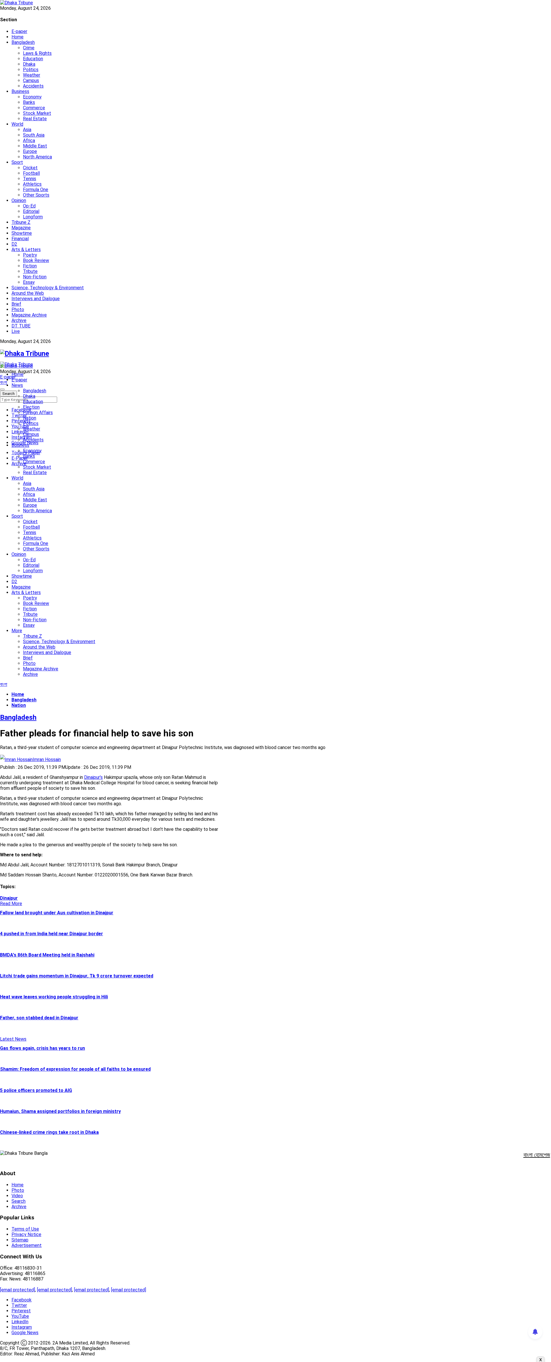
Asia (27, 129)
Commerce (34, 107)
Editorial (31, 211)
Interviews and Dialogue (35, 298)
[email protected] (17, 1290)
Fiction (30, 266)
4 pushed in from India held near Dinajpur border (51, 933)
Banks (29, 102)
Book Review (36, 260)
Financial (20, 238)
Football (31, 173)
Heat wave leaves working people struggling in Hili (54, 997)
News (17, 385)
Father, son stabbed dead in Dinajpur (39, 1017)
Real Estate (35, 118)
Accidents (33, 86)
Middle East (35, 146)
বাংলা (3, 382)
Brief (16, 304)
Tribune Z (20, 222)
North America (37, 157)
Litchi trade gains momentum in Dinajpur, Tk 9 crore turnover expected (76, 976)
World (17, 124)
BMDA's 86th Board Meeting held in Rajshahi (47, 955)
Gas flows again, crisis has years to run (42, 1048)
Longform (33, 217)
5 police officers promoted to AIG (36, 1090)
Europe (30, 151)
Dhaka (29, 64)
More (16, 630)
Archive (18, 320)
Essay (29, 282)
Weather (31, 75)
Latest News (13, 1039)
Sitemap (19, 1240)
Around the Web (27, 293)
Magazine (21, 227)
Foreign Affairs (38, 412)
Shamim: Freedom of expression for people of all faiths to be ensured (75, 1069)
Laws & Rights (37, 53)
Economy (32, 97)
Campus (31, 80)
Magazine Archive (29, 315)
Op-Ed (29, 206)
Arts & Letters (26, 249)
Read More (11, 903)
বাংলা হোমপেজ (536, 1154)
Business (20, 91)
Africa (29, 140)
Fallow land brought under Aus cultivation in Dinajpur (56, 912)
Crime (28, 48)
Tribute (30, 271)
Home (17, 37)
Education (33, 58)
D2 (14, 244)
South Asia (33, 135)
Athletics (32, 184)
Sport (17, 162)
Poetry (30, 255)
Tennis (29, 178)
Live (15, 331)
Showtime (21, 233)
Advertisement (26, 1245)
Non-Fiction (34, 277)
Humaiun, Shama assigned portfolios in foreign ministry (60, 1111)
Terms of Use (25, 1229)
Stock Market (37, 113)
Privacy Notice (26, 1234)
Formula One (35, 189)
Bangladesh (23, 42)
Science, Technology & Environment (47, 287)
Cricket (30, 167)
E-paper (19, 31)
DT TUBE (20, 326)
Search (18, 1201)
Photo (17, 309)
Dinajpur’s (93, 777)
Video (17, 1195)
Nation (29, 418)
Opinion (18, 200)
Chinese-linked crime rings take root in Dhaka (49, 1132)
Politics (30, 69)
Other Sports (36, 195)
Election (31, 407)
